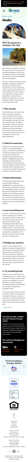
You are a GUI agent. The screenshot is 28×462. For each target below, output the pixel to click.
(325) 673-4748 (14, 445)
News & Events (14, 427)
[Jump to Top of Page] (14, 416)
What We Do (14, 422)
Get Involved (14, 425)
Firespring (16, 459)
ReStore (14, 424)
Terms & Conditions (18, 457)
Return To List (7, 307)
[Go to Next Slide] (24, 365)
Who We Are (14, 421)
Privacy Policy (9, 457)
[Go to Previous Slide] (4, 367)
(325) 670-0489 (14, 435)
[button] (4, 11)
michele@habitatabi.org (15, 2)
